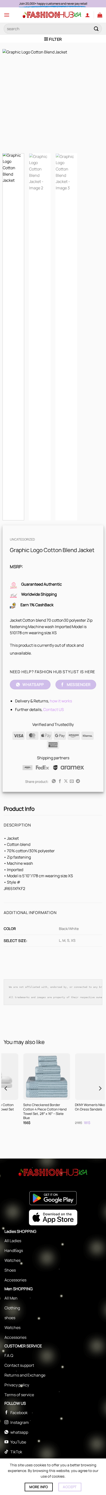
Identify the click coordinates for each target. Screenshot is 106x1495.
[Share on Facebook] (60, 781)
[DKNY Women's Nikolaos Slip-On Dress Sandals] (34, 1076)
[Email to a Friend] (72, 781)
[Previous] (10, 99)
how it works (61, 701)
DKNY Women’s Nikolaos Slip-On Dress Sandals (33, 1107)
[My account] (87, 15)
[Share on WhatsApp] (54, 781)
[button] (7, 15)
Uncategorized (22, 539)
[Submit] (96, 28)
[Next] (95, 99)
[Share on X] (66, 781)
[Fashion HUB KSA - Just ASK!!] (52, 15)
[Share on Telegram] (78, 781)
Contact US (53, 709)
